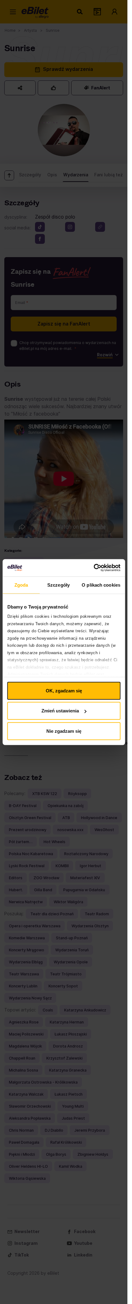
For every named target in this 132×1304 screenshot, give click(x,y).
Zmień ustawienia (60, 710)
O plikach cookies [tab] (101, 584)
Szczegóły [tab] (58, 584)
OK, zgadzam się (64, 690)
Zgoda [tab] (21, 584)
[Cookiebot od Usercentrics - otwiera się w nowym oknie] (93, 568)
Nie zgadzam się (63, 730)
